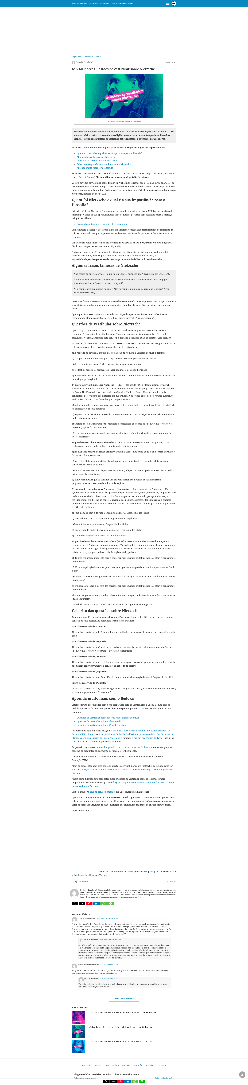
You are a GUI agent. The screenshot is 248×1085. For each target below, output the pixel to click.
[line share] (110, 904)
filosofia (173, 881)
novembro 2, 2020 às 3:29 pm (107, 918)
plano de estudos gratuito (101, 792)
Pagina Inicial (77, 57)
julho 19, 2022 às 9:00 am (109, 978)
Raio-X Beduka (86, 177)
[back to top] (242, 1074)
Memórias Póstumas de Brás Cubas (93, 535)
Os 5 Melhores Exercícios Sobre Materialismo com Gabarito (119, 1027)
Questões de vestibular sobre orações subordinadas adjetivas (108, 717)
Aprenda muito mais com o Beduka (95, 168)
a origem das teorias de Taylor (147, 738)
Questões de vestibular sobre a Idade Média (99, 721)
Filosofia (99, 57)
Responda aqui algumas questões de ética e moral (102, 224)
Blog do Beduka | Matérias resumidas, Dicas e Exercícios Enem (102, 3)
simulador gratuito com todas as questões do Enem (123, 747)
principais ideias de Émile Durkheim (117, 734)
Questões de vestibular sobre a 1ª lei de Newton (101, 725)
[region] (124, 30)
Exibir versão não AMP (163, 1078)
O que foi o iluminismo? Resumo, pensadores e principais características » (137, 871)
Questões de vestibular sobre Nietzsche (97, 160)
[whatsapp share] (103, 904)
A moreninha (120, 535)
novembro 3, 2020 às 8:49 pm (110, 939)
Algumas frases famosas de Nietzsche (96, 157)
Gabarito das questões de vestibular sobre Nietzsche (104, 164)
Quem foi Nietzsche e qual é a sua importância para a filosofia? (109, 153)
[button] (75, 903)
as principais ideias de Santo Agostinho (100, 738)
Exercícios (89, 57)
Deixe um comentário (124, 998)
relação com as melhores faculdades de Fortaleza (107, 769)
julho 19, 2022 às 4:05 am (109, 965)
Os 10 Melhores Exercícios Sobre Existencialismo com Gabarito (121, 1012)
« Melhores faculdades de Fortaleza (90, 875)
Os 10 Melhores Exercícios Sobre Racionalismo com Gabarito (120, 1041)
